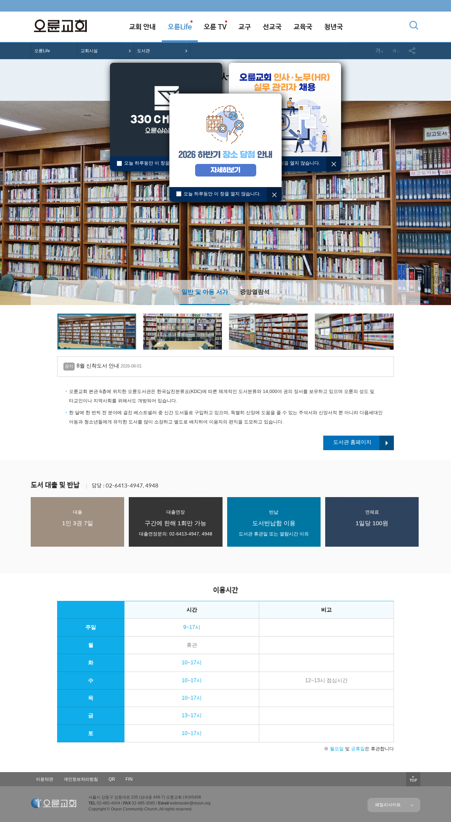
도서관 (143, 51)
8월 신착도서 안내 (103, 366)
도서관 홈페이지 (352, 442)
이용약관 (44, 779)
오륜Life (42, 51)
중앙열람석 (255, 292)
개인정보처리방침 (81, 779)
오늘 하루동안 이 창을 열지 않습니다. (162, 163)
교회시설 (89, 51)
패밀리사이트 (389, 804)
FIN (128, 779)
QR (112, 779)
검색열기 (413, 25)
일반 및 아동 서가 (205, 292)
